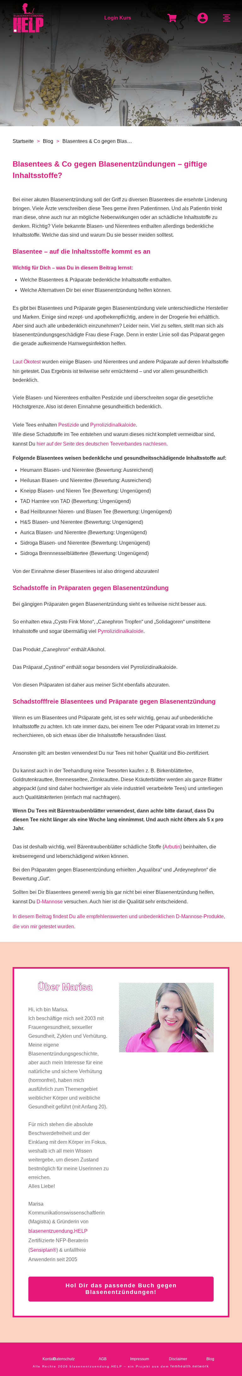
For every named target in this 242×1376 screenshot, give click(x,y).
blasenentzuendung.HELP (58, 1231)
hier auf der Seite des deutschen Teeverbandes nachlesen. (102, 443)
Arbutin (172, 846)
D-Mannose (50, 901)
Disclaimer (178, 1359)
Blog (210, 1359)
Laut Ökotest (27, 361)
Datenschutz (64, 1359)
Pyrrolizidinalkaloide (113, 425)
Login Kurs (117, 18)
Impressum (139, 1359)
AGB (103, 1359)
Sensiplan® (43, 1250)
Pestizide (68, 425)
